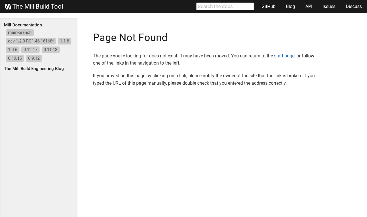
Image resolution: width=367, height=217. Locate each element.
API (308, 6)
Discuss (354, 6)
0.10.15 (15, 58)
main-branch (20, 32)
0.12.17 (30, 49)
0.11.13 (50, 49)
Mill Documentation (23, 25)
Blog (290, 6)
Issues (329, 6)
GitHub (268, 6)
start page (284, 56)
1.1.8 (64, 41)
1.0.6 (12, 49)
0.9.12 (34, 58)
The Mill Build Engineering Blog (34, 68)
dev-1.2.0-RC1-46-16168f (31, 41)
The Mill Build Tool (37, 6)
